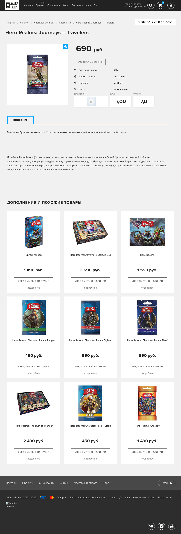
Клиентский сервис (144, 497)
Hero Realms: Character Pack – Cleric (90, 425)
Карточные (65, 22)
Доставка (124, 497)
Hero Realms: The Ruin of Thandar (34, 425)
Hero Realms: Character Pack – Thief (147, 340)
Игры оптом (165, 497)
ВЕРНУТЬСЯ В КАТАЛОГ (157, 21)
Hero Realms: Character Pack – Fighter (90, 340)
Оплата (112, 497)
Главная (10, 22)
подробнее (33, 287)
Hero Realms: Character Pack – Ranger (33, 340)
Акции (66, 5)
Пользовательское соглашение (87, 497)
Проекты (40, 5)
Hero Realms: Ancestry (147, 425)
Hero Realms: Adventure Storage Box (90, 254)
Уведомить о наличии (90, 61)
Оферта (61, 497)
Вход (165, 483)
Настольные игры (44, 22)
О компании (53, 5)
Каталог (24, 22)
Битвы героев (34, 254)
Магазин (28, 5)
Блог (96, 5)
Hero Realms (147, 254)
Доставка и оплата (81, 5)
